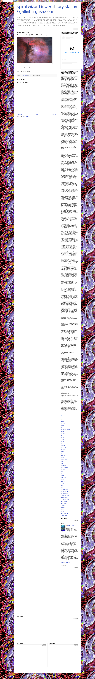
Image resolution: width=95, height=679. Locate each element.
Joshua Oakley (65, 66)
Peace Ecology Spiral (65, 499)
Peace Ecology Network (65, 429)
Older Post (54, 114)
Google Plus (63, 423)
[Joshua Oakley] (61, 419)
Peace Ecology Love (65, 491)
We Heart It (63, 441)
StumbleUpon (63, 465)
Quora (62, 453)
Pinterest (62, 509)
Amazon (62, 483)
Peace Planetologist (64, 489)
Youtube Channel (64, 515)
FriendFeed (63, 445)
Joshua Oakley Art (64, 503)
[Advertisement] (69, 591)
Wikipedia (62, 473)
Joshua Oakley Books (65, 513)
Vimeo (62, 487)
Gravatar (62, 457)
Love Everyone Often (65, 495)
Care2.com (63, 455)
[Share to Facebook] (38, 75)
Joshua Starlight (64, 501)
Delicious (62, 437)
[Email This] (34, 75)
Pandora (62, 479)
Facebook (62, 421)
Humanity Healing (64, 459)
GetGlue (62, 431)
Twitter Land (63, 507)
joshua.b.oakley (73, 66)
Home (37, 114)
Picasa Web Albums (64, 467)
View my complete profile (65, 562)
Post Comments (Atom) (26, 116)
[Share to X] (36, 75)
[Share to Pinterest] (39, 75)
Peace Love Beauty (64, 493)
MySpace (62, 451)
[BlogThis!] (35, 75)
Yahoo (62, 485)
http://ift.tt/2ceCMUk (41, 67)
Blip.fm (62, 463)
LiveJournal (63, 449)
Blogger (62, 425)
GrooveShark (63, 477)
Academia (63, 505)
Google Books (63, 447)
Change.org (63, 469)
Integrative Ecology (64, 497)
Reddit (62, 427)
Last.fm (62, 435)
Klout (62, 471)
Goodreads (63, 433)
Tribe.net (62, 475)
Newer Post (19, 114)
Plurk (62, 461)
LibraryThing (63, 481)
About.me (62, 439)
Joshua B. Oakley (70, 525)
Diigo (62, 443)
